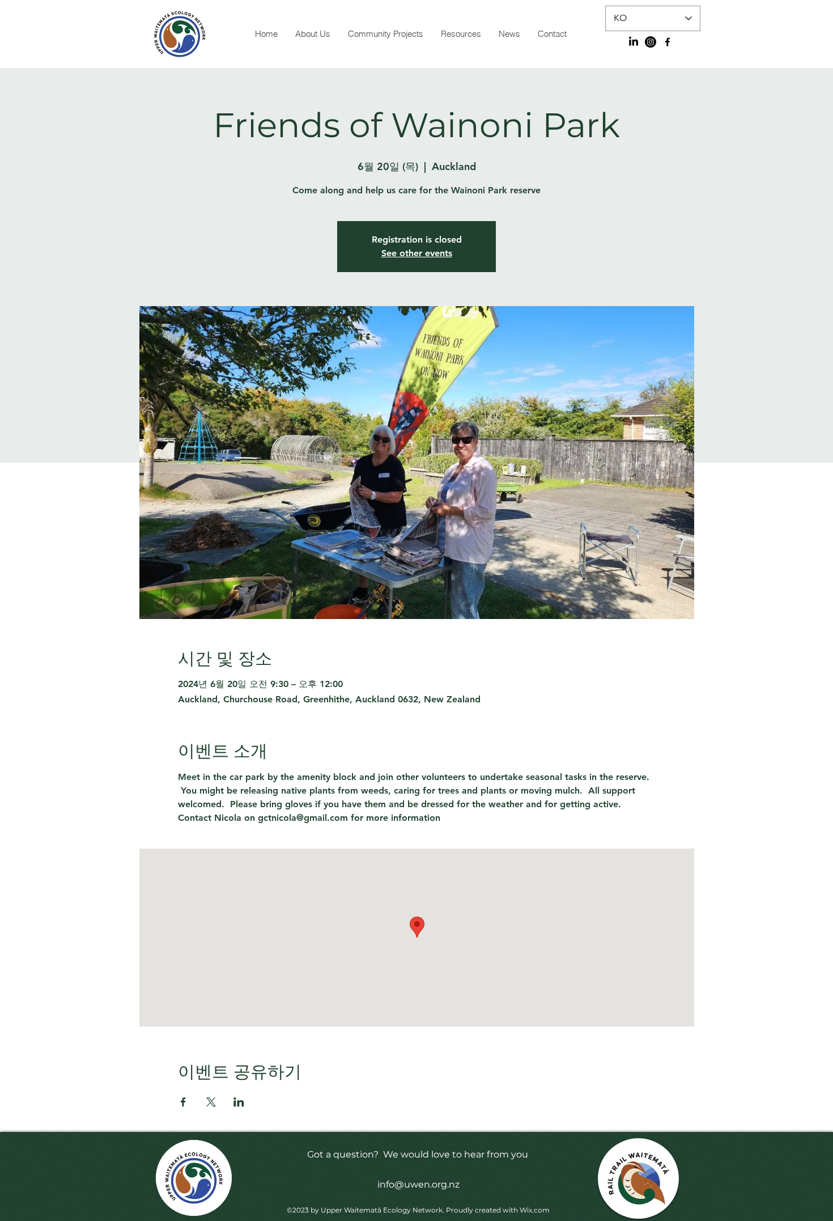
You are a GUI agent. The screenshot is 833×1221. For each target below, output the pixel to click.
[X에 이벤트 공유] (211, 1101)
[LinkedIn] (633, 42)
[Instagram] (650, 42)
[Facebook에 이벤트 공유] (183, 1101)
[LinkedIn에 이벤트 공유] (238, 1101)
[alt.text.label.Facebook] (667, 42)
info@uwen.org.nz (418, 1184)
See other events (416, 253)
